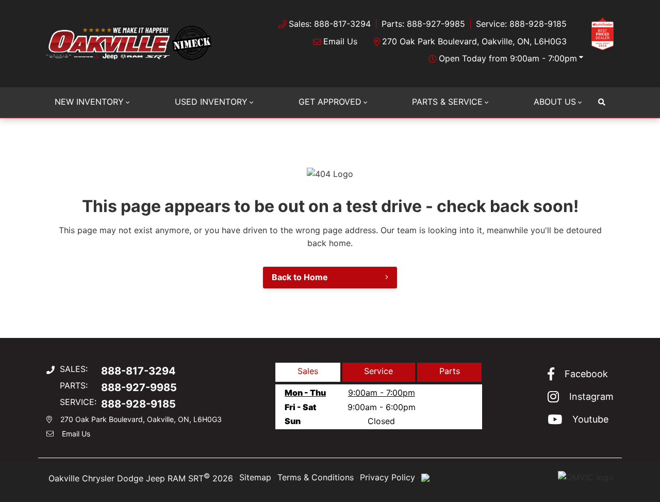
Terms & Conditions (315, 477)
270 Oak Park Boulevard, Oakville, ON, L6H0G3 (474, 41)
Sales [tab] (308, 371)
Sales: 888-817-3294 (330, 24)
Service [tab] (378, 371)
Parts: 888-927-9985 (423, 24)
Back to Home (300, 277)
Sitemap (255, 477)
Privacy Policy (387, 477)
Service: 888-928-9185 (521, 24)
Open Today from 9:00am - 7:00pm (508, 58)
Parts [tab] (449, 371)
